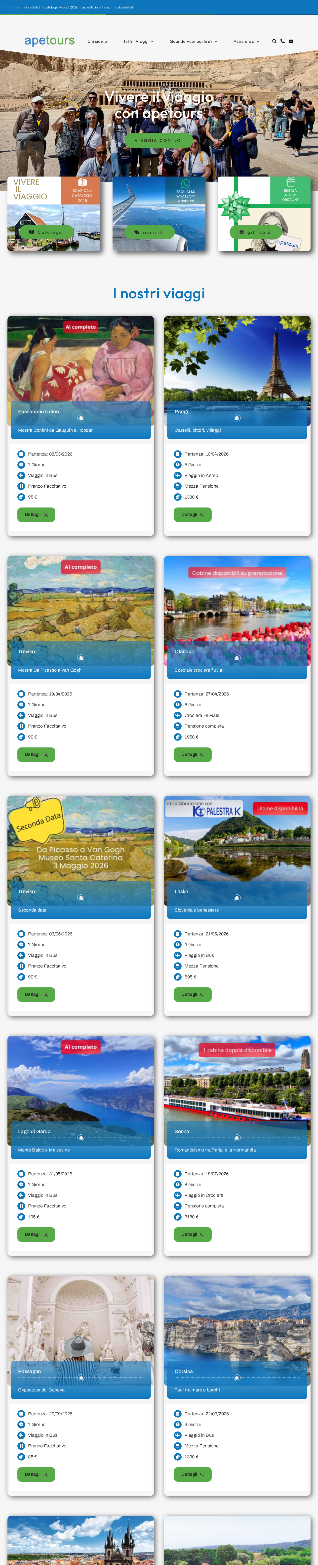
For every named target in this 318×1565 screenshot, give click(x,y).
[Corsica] (237, 1279)
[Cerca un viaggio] (274, 41)
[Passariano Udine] (80, 319)
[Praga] (80, 1519)
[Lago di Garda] (80, 1039)
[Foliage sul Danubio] (237, 1519)
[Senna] (237, 1039)
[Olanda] (237, 559)
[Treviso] (80, 559)
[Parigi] (237, 319)
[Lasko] (237, 799)
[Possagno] (80, 1279)
